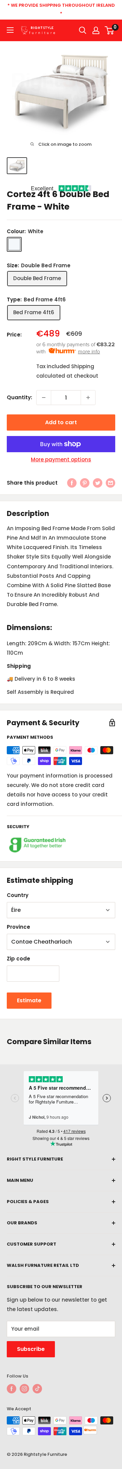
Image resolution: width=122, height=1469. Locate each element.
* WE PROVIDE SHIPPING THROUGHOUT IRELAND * (61, 9)
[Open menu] (10, 30)
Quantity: (19, 397)
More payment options (61, 459)
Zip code (18, 958)
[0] (109, 30)
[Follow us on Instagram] (24, 1388)
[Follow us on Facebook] (11, 1388)
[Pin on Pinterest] (84, 483)
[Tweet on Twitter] (97, 483)
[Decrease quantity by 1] (44, 397)
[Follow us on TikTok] (37, 1388)
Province (18, 926)
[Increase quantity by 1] (88, 397)
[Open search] (82, 30)
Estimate (29, 1000)
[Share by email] (110, 483)
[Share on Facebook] (72, 483)
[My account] (96, 30)
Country (17, 895)
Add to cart (61, 422)
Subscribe (31, 1349)
